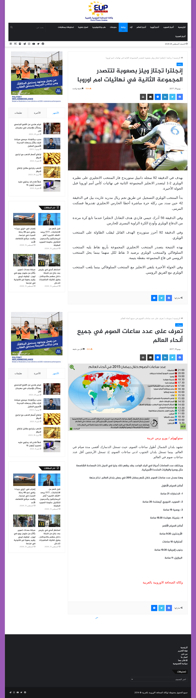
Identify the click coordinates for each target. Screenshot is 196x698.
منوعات (113, 27)
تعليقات (18, 112)
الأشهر (56, 112)
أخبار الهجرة (180, 36)
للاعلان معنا (183, 660)
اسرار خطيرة (83, 27)
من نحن (184, 654)
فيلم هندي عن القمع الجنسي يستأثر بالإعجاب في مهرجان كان (27, 128)
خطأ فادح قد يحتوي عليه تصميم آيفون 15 (29, 183)
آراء (131, 27)
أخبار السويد (168, 27)
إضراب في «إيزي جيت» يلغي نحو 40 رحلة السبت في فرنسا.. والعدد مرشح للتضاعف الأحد (24, 235)
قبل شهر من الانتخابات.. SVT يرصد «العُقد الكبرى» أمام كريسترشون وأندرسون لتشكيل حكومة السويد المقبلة (49, 237)
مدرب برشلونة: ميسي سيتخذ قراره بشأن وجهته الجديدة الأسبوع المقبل (27, 143)
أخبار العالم (141, 27)
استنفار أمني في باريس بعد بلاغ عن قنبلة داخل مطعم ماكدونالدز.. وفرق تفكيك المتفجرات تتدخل (49, 276)
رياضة (123, 27)
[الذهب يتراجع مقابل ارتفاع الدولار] (51, 172)
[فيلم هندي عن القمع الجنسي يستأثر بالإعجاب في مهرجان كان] (51, 128)
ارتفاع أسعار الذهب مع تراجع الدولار (28, 156)
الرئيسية (181, 27)
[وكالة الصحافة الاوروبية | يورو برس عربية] (98, 11)
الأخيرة (37, 112)
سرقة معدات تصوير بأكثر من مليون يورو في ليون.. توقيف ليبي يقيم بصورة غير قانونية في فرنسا (24, 276)
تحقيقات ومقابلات (66, 27)
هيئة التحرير (183, 650)
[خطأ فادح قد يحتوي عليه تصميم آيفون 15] (51, 186)
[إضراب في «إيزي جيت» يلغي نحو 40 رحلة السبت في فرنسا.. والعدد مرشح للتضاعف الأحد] (24, 219)
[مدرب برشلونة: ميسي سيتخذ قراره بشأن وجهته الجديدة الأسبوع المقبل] (51, 143)
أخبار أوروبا (154, 27)
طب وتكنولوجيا (99, 27)
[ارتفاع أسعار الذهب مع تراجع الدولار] (51, 158)
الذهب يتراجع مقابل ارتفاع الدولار (29, 169)
